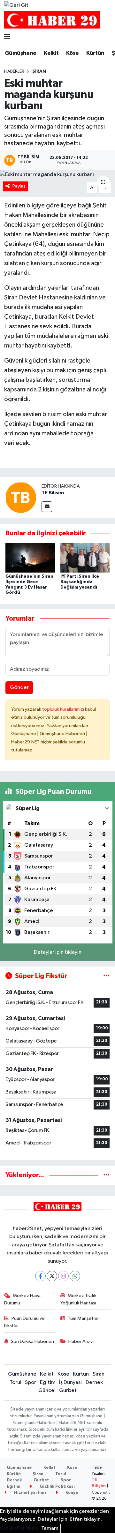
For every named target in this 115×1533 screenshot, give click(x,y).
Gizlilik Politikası (57, 1487)
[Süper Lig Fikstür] (106, 976)
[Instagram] (63, 1276)
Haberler (14, 71)
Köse (72, 53)
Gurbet (68, 1390)
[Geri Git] (16, 5)
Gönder (19, 687)
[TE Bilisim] (20, 497)
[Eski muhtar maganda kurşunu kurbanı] (57, 174)
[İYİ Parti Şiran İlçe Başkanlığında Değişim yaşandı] (85, 557)
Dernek (94, 1382)
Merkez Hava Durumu (22, 1299)
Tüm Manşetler (83, 1318)
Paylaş (19, 186)
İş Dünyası (70, 1382)
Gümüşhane (20, 53)
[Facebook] (40, 1276)
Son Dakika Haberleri (32, 1341)
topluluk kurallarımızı (63, 709)
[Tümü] (106, 1175)
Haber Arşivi (81, 1341)
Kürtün (95, 53)
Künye (71, 1493)
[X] (52, 1276)
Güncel (47, 1390)
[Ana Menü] (7, 37)
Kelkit (51, 53)
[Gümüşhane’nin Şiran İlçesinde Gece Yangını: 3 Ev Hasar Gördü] (30, 557)
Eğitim (48, 1382)
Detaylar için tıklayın (57, 952)
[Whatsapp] (75, 1276)
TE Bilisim (53, 492)
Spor (30, 1382)
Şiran (39, 71)
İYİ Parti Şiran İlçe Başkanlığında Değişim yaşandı (79, 582)
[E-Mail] (47, 506)
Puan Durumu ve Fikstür (24, 1322)
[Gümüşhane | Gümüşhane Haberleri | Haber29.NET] (52, 20)
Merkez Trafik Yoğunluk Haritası (78, 1299)
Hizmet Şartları (29, 1493)
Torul (15, 1382)
